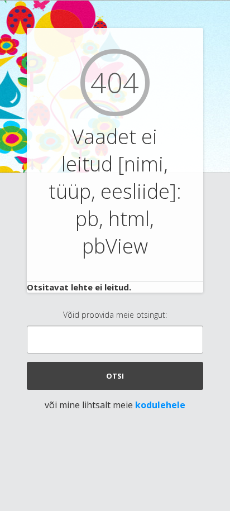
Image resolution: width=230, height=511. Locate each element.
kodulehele (160, 405)
